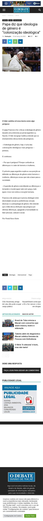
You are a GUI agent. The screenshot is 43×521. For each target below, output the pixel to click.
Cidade (5, 326)
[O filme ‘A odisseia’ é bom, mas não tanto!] (8, 347)
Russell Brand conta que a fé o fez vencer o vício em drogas (31, 304)
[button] (40, 10)
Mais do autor (27, 314)
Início (4, 15)
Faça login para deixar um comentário (21, 370)
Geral (17, 15)
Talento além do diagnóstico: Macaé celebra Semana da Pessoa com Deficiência (27, 336)
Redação (8, 36)
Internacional (17, 20)
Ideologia (12, 275)
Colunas (5, 350)
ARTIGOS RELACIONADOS (11, 314)
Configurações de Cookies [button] (13, 516)
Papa (30, 275)
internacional (22, 275)
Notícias (10, 15)
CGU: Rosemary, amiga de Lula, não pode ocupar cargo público (11, 304)
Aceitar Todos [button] (30, 516)
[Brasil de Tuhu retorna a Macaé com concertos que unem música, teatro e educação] (8, 323)
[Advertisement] (21, 96)
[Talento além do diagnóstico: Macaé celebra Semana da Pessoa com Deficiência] (8, 336)
